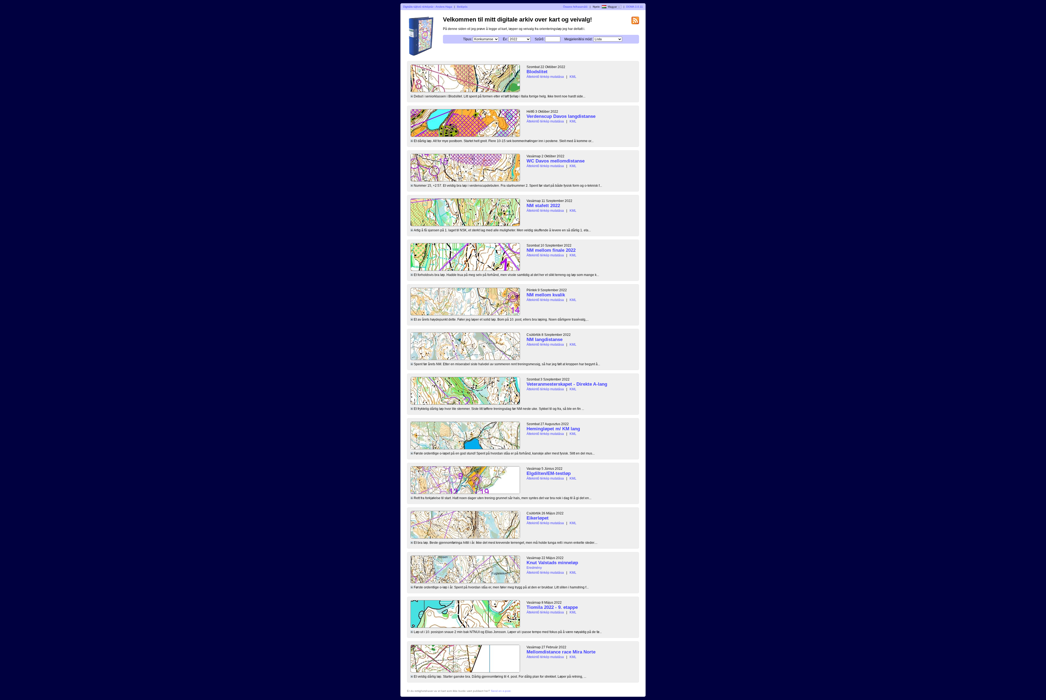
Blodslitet (537, 71)
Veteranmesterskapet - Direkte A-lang (567, 384)
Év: (505, 39)
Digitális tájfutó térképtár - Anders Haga (427, 6)
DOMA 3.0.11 (634, 6)
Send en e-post (500, 690)
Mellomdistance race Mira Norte (561, 652)
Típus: (467, 39)
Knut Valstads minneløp (552, 562)
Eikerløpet (538, 518)
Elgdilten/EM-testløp (549, 473)
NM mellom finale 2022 (551, 250)
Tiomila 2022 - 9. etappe (552, 607)
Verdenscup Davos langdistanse (561, 116)
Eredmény (534, 568)
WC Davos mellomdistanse (556, 161)
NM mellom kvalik (546, 294)
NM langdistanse (544, 339)
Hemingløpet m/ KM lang (553, 428)
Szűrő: (539, 39)
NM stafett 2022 (543, 205)
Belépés (462, 6)
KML (573, 77)
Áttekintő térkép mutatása (545, 77)
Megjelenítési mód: (578, 39)
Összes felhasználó (575, 6)
